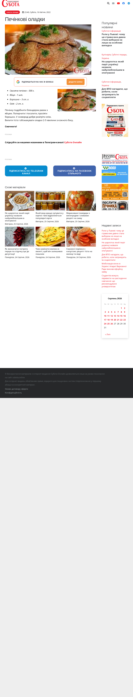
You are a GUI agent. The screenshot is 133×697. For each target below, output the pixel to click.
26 (112, 323)
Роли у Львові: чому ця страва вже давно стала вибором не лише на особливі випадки (114, 40)
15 (121, 316)
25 (108, 323)
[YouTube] (118, 3)
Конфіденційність (13, 392)
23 (124, 319)
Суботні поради (119, 54)
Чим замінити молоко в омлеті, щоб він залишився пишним (49, 251)
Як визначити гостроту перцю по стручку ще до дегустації (17, 251)
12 (112, 316)
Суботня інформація (111, 31)
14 (118, 316)
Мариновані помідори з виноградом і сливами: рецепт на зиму (78, 215)
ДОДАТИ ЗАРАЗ (75, 82)
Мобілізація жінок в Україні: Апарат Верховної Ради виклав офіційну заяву (114, 267)
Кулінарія (106, 54)
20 (115, 319)
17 (105, 319)
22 (121, 319)
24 (105, 323)
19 (112, 319)
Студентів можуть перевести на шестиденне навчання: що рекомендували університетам (114, 281)
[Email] (113, 3)
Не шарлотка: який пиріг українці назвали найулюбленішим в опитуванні (17, 217)
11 (108, 316)
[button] (108, 3)
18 (108, 319)
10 (105, 316)
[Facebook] (123, 3)
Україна (105, 58)
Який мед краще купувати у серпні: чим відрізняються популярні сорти (49, 215)
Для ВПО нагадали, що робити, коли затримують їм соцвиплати (115, 93)
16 (124, 316)
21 (118, 319)
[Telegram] (128, 3)
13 (115, 316)
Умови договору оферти (16, 389)
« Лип (107, 334)
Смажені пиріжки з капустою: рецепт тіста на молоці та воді (79, 251)
